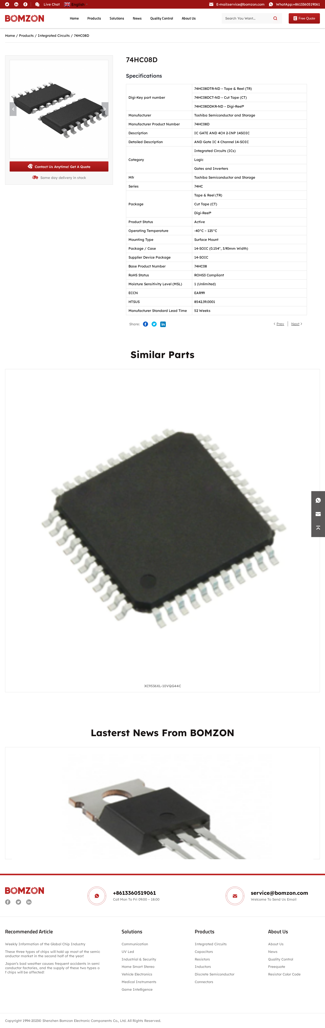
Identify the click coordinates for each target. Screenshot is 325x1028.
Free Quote (307, 18)
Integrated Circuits (54, 35)
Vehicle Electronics (137, 974)
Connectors (204, 982)
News (137, 18)
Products (94, 18)
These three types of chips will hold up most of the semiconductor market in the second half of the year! (52, 953)
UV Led (128, 951)
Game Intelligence (137, 989)
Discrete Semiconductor (214, 974)
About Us (189, 18)
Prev (280, 324)
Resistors (202, 959)
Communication (135, 944)
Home (74, 18)
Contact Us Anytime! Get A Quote (62, 166)
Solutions (117, 18)
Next (295, 324)
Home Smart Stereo (138, 966)
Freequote (276, 966)
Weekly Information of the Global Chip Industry (45, 944)
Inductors (203, 966)
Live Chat (52, 4)
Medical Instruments (139, 982)
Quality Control (161, 18)
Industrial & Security (139, 959)
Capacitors (204, 951)
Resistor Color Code (284, 974)
